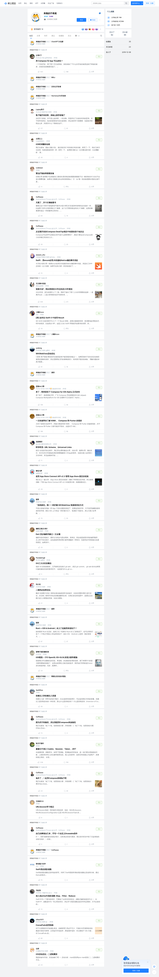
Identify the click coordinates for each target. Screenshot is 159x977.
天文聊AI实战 (41, 283)
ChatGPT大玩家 (57, 42)
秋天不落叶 (40, 743)
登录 (149, 3)
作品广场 (51, 3)
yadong (39, 348)
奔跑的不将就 (41, 42)
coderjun (39, 168)
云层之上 (39, 139)
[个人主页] (100, 13)
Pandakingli (40, 558)
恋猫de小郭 (40, 386)
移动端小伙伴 (41, 864)
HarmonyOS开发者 (58, 96)
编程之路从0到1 (41, 529)
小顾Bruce (40, 312)
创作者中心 (136, 3)
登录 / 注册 (136, 970)
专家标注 (59, 3)
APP (36, 3)
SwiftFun (39, 690)
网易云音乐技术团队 (58, 676)
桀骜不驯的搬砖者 (42, 652)
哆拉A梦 (39, 471)
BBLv (53, 77)
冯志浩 (38, 890)
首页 (19, 3)
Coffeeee (39, 197)
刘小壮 (38, 584)
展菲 (53, 372)
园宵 (37, 499)
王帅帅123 (40, 801)
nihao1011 (40, 919)
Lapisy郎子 (40, 109)
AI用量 (43, 3)
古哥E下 (39, 55)
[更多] (154, 972)
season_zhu (40, 255)
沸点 (25, 3)
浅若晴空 (39, 442)
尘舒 (37, 949)
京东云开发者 (56, 87)
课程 (31, 3)
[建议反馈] (154, 966)
